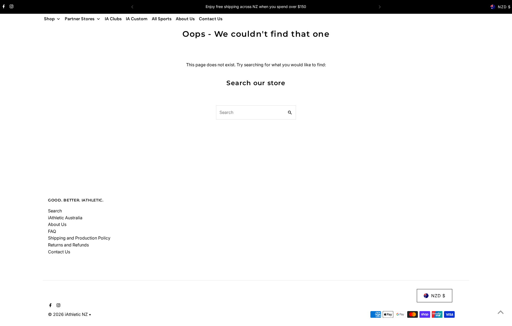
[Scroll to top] (501, 312)
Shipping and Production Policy (79, 238)
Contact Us (59, 251)
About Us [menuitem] (185, 19)
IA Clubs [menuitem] (113, 19)
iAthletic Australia (65, 217)
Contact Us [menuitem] (210, 19)
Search (55, 210)
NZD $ (504, 7)
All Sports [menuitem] (161, 19)
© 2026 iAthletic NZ (68, 314)
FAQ (52, 231)
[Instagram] (10, 7)
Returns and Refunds (68, 244)
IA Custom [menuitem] (136, 19)
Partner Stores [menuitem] (79, 19)
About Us (57, 224)
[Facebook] (3, 7)
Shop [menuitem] (49, 19)
